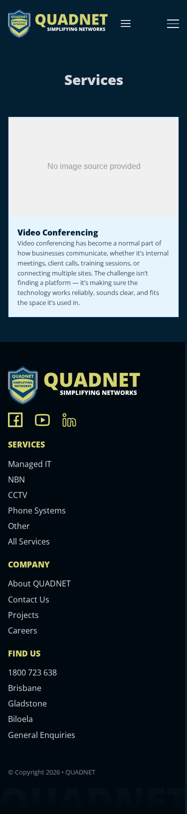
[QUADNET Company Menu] (126, 23)
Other (19, 526)
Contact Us (28, 599)
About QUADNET (39, 583)
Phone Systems (37, 510)
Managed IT (29, 464)
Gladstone (27, 703)
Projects (23, 615)
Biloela (20, 719)
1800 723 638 (32, 672)
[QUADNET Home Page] (58, 23)
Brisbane (24, 688)
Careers (22, 630)
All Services (29, 541)
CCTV (17, 495)
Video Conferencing (57, 232)
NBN (16, 479)
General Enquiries (41, 735)
